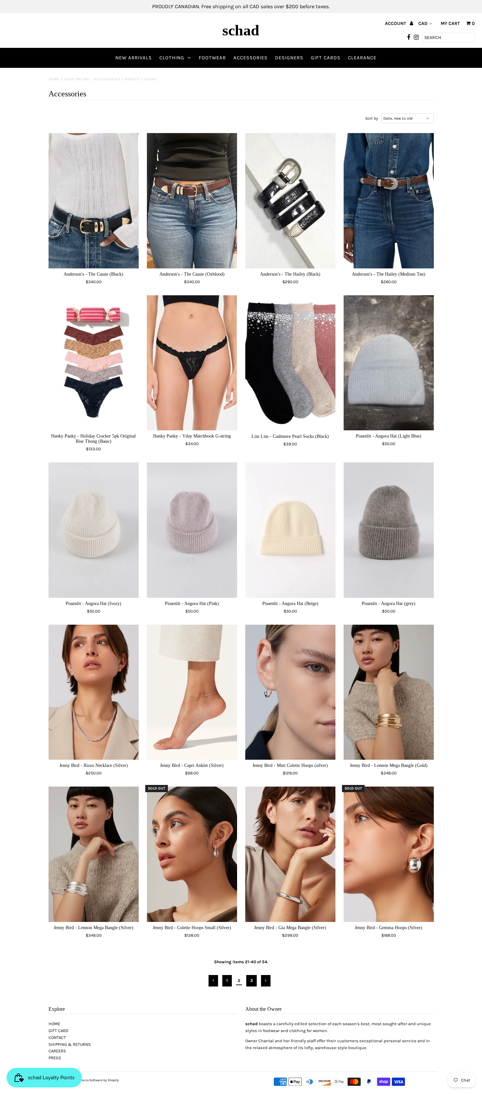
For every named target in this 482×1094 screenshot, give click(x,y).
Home (54, 79)
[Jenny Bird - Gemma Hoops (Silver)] (389, 854)
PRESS (55, 1057)
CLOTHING (171, 58)
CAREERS (57, 1050)
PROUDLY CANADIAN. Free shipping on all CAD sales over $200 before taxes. (241, 6)
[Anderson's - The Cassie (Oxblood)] (192, 200)
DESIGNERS (289, 58)
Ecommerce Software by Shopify (95, 1080)
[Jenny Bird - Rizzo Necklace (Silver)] (94, 692)
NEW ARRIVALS (133, 58)
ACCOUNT (396, 23)
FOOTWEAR (212, 58)
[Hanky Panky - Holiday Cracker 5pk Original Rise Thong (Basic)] (94, 363)
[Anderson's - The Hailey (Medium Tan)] (389, 200)
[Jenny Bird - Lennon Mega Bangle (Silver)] (94, 854)
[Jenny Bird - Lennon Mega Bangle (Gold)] (389, 692)
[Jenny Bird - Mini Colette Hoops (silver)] (290, 692)
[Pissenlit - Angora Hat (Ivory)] (94, 530)
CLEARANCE (362, 58)
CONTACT (57, 1037)
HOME (54, 1023)
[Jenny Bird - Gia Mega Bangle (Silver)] (290, 854)
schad (240, 30)
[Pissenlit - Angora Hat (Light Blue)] (389, 363)
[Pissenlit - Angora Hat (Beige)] (290, 530)
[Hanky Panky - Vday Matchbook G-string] (192, 363)
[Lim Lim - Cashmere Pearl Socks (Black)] (290, 363)
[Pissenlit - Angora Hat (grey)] (389, 530)
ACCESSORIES (250, 58)
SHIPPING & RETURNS (70, 1044)
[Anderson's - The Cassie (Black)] (94, 200)
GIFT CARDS (325, 58)
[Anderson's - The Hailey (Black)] (290, 200)
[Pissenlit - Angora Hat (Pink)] (192, 529)
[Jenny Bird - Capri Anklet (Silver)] (192, 692)
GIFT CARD (59, 1030)
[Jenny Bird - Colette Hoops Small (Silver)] (192, 854)
